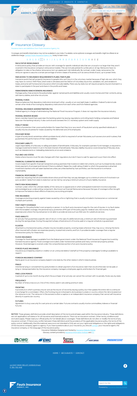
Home (55, 353)
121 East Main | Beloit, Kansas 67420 (25, 365)
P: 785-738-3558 (16, 367)
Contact (80, 353)
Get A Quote (67, 353)
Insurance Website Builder (85, 330)
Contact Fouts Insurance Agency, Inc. (38, 55)
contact (95, 326)
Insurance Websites (49, 330)
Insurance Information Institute (76, 332)
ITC (93, 332)
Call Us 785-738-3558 (114, 6)
